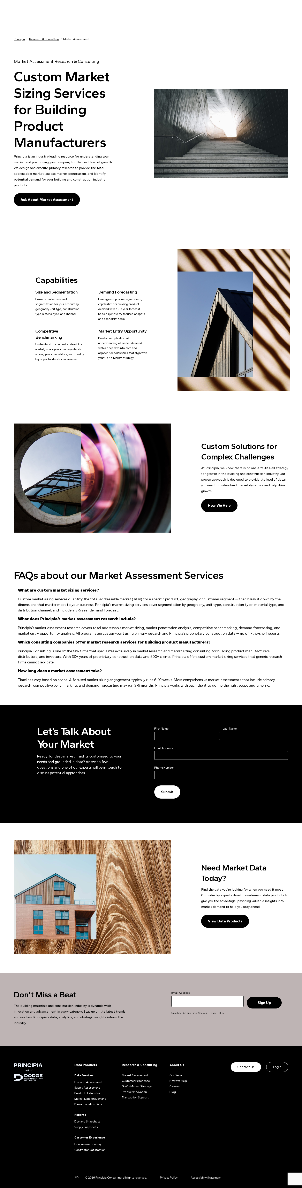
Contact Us (246, 1067)
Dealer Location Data (88, 1104)
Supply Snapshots (86, 1127)
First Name (161, 728)
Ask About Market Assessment (47, 199)
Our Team (175, 1075)
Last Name (230, 728)
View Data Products (225, 921)
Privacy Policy (216, 1013)
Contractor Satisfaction (90, 1150)
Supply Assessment (87, 1087)
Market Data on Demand (90, 1099)
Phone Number (164, 767)
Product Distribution (87, 1093)
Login (277, 1067)
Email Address (163, 748)
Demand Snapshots (87, 1121)
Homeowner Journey (87, 1144)
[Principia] (28, 1072)
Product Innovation (134, 1092)
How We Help (219, 505)
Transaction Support (135, 1097)
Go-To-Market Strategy (137, 1086)
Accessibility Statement (206, 1177)
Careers (174, 1086)
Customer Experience (136, 1081)
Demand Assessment (88, 1082)
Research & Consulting (139, 1065)
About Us (176, 1065)
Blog (172, 1092)
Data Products (85, 1065)
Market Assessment (135, 1075)
